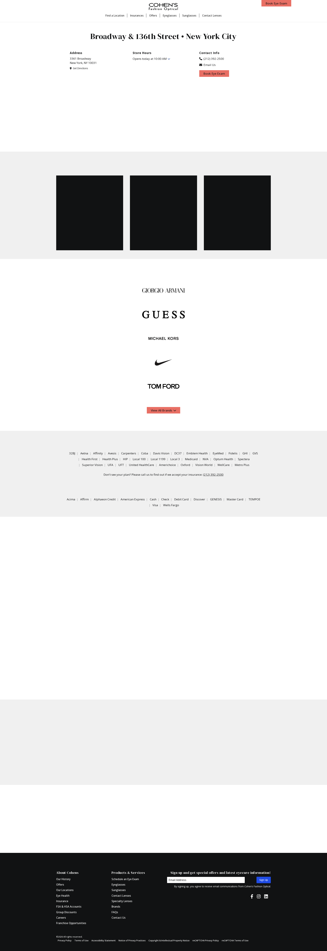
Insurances (137, 15)
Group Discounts (66, 912)
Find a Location (114, 15)
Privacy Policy (65, 940)
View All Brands (162, 410)
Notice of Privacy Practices (132, 940)
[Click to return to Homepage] (163, 7)
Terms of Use (81, 940)
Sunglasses (189, 15)
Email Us (209, 65)
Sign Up (263, 879)
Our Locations (65, 890)
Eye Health (62, 895)
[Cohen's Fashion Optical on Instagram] (259, 896)
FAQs (115, 912)
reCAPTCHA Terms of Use (235, 940)
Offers (153, 15)
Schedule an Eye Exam (125, 879)
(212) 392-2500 (211, 59)
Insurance (62, 901)
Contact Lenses (212, 15)
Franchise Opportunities (71, 923)
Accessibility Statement (103, 940)
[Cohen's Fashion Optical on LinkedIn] (266, 896)
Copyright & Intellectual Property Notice (169, 940)
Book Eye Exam (276, 3)
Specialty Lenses (122, 901)
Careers (61, 917)
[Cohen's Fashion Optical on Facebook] (252, 896)
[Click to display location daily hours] (169, 59)
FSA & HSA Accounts (68, 906)
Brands (116, 906)
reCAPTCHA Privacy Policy (205, 940)
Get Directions (80, 68)
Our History (63, 879)
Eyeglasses (170, 15)
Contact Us (119, 917)
